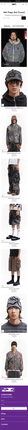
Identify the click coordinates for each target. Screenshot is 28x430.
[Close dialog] (26, 416)
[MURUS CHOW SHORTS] (14, 223)
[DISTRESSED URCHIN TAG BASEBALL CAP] (14, 87)
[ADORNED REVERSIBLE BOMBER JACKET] (14, 358)
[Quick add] (2, 150)
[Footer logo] (8, 389)
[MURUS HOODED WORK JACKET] (14, 132)
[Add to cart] (2, 105)
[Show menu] (1, 4)
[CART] (26, 4)
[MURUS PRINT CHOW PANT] (14, 178)
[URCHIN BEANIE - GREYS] (14, 313)
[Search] (23, 18)
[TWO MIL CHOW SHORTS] (14, 268)
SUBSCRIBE (20, 426)
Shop (3, 414)
